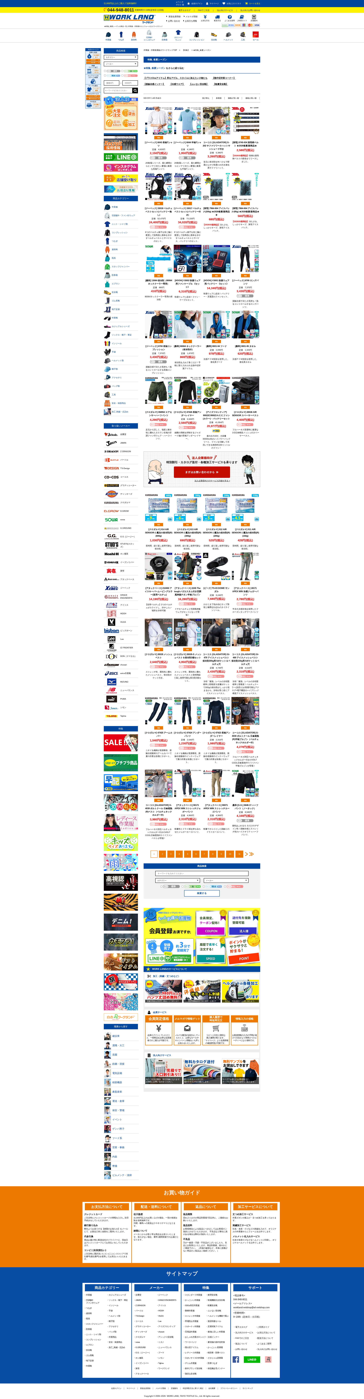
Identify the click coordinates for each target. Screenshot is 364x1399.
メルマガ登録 (191, 16)
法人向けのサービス (244, 1332)
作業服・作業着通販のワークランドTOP (160, 50)
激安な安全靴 (190, 1374)
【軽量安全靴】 (220, 84)
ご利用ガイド (263, 1327)
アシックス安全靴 (165, 1337)
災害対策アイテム (215, 1326)
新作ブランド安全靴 (193, 1368)
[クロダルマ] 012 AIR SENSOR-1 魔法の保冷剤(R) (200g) (216, 532)
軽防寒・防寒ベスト (216, 1352)
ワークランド (164, 1368)
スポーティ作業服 (192, 1326)
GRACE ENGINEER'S (167, 1300)
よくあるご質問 (264, 1344)
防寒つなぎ (212, 1363)
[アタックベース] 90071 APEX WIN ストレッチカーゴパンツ (216, 808)
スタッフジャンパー (94, 1324)
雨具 (88, 1318)
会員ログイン (196, 3)
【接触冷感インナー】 (154, 84)
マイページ (214, 3)
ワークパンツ (190, 1342)
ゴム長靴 (90, 1355)
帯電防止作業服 (191, 1321)
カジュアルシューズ (117, 1295)
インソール (113, 1305)
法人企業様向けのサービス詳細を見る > (212, 481)
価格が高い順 (251, 98)
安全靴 (214, 40)
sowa (138, 1342)
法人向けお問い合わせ (250, 10)
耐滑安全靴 (212, 1295)
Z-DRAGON (140, 1305)
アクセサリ (113, 1326)
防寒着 (164, 40)
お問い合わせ (174, 21)
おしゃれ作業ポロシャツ (195, 1337)
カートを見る (254, 3)
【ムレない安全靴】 (198, 84)
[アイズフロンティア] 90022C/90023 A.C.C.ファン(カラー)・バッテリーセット (216, 415)
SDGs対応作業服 (192, 1305)
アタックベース (142, 1374)
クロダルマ (140, 1337)
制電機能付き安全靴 (216, 1300)
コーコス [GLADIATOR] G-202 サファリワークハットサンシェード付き (216, 145)
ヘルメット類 (114, 1316)
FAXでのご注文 (242, 1338)
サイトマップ (248, 1388)
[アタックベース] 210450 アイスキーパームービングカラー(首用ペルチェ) (158, 591)
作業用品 (112, 1337)
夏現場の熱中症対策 (216, 1342)
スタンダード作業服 (193, 1295)
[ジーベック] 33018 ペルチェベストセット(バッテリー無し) (158, 211)
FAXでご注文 (204, 10)
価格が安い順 (233, 98)
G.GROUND (141, 1347)
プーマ (161, 1352)
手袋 (111, 1310)
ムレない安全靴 (214, 1310)
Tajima (161, 1363)
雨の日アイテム (191, 1347)
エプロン (90, 1345)
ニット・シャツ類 (93, 1334)
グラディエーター (143, 1326)
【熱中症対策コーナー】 (224, 78)
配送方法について (265, 1338)
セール (255, 40)
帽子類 (111, 1321)
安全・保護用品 (115, 1342)
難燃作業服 (190, 1310)
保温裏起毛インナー (216, 1368)
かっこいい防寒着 (215, 1347)
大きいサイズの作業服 (194, 1358)
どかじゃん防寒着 (215, 1358)
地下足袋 (90, 1360)
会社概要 (211, 1388)
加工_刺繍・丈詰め (117, 1347)
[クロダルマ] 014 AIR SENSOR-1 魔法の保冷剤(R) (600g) (158, 532)
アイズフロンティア (166, 1326)
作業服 (108, 40)
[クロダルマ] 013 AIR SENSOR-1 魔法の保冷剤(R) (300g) (187, 532)
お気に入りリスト (234, 3)
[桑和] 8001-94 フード (216, 346)
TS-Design (140, 1316)
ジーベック (163, 1295)
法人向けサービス (225, 10)
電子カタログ (185, 10)
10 (230, 854)
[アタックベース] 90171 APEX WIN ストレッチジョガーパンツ (188, 808)
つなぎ (121, 40)
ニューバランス (164, 1347)
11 (239, 854)
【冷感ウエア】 (177, 84)
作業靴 (89, 1366)
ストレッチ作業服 (192, 1316)
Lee (159, 1321)
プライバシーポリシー (228, 1388)
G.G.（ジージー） (143, 1352)
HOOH (161, 1310)
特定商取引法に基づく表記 (193, 1388)
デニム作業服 (190, 1363)
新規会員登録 (175, 16)
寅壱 (137, 1368)
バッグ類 (112, 1332)
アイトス (162, 1305)
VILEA (160, 1316)
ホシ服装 (139, 1358)
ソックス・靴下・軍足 (118, 1300)
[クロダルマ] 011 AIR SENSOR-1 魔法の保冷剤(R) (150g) (245, 532)
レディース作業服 (192, 1352)
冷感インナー (213, 1337)
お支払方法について (266, 1332)
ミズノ (161, 1342)
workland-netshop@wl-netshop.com (251, 1307)
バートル (139, 1310)
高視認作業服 (190, 1332)
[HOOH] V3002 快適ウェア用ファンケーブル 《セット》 (187, 283)
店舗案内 (174, 1388)
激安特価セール (214, 1321)
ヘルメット (228, 40)
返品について (241, 1344)
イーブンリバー (142, 1363)
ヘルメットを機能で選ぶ (218, 1316)
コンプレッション (196, 40)
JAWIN (138, 1300)
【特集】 (186, 50)
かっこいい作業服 (192, 1300)
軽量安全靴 (212, 1305)
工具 (243, 40)
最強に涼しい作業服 (216, 1332)
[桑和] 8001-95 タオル (245, 346)
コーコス (139, 1321)
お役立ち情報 (191, 21)
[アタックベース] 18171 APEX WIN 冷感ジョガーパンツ (245, 591)
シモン (161, 1358)
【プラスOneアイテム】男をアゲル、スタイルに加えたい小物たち (175, 78)
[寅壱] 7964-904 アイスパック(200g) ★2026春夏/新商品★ (216, 211)
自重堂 (138, 1295)
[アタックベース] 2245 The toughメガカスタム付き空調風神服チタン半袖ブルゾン (187, 591)
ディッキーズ (141, 1332)
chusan (161, 1332)
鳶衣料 (134, 40)
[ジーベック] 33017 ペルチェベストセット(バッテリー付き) (187, 211)
